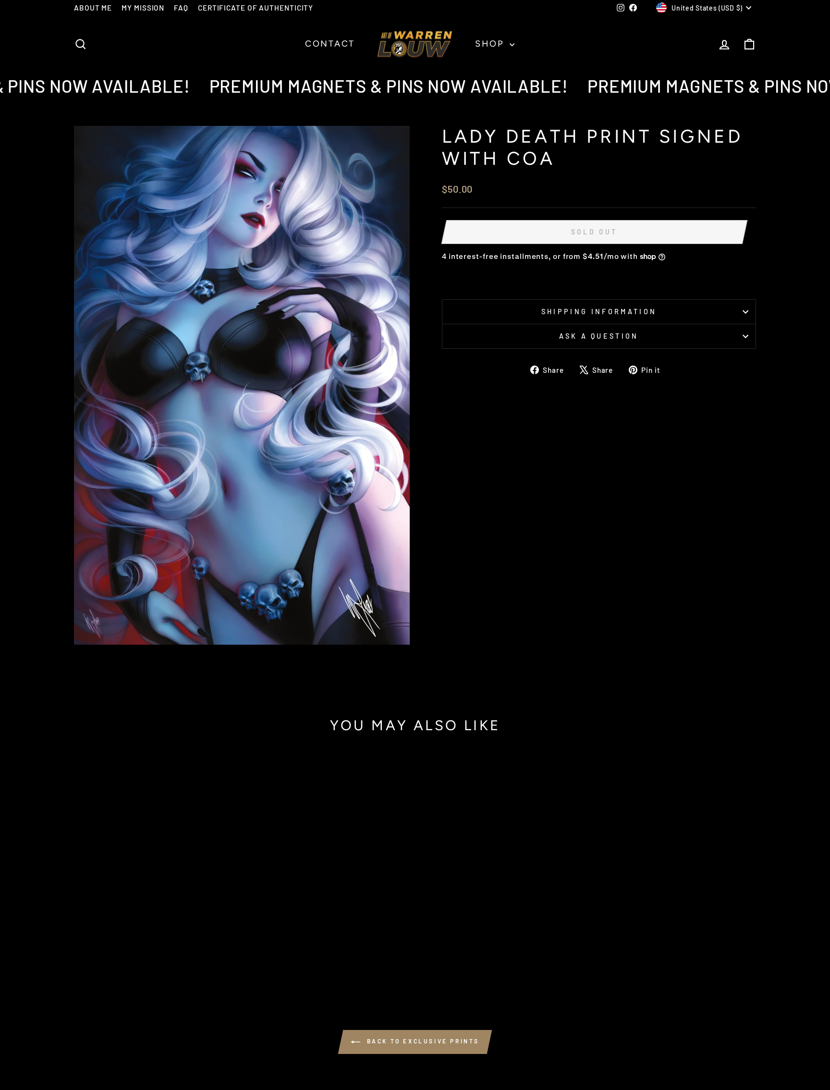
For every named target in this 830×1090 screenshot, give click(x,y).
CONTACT (330, 43)
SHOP (491, 43)
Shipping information (599, 311)
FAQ (181, 7)
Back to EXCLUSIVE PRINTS (421, 1041)
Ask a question (598, 336)
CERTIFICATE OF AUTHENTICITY (255, 7)
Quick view (155, 909)
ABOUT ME (93, 7)
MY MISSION (143, 7)
